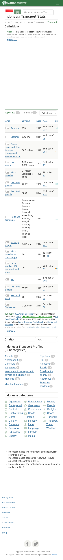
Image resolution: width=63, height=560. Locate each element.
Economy (14, 428)
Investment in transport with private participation (19, 373)
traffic (18, 316)
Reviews (6, 512)
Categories (7, 497)
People (51, 405)
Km (12, 279)
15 (44, 175)
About (5, 517)
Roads (43, 367)
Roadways (45, 378)
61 (44, 269)
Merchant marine (14, 384)
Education (14, 432)
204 (45, 151)
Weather (51, 428)
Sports (50, 413)
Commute (10, 363)
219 (45, 280)
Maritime (9, 378)
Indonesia (40, 22)
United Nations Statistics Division (37, 316)
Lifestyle (32, 432)
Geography (34, 405)
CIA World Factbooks (24, 313)
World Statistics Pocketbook (30, 322)
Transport (52, 420)
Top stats (12, 112)
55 (44, 298)
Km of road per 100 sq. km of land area (12, 268)
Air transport (11, 360)
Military (51, 401)
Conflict (13, 409)
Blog (4, 532)
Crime (12, 417)
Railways (45, 363)
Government (34, 409)
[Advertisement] (31, 75)
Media (31, 436)
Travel (49, 424)
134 (45, 194)
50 (44, 307)
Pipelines (45, 356)
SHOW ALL (12, 39)
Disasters (14, 424)
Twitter (35, 543)
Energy (13, 436)
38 (44, 138)
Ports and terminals (12, 218)
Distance (15, 136)
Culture (13, 420)
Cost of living (16, 413)
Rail (42, 360)
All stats (29, 112)
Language (33, 428)
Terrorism (52, 417)
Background (15, 405)
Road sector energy (46, 373)
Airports (15, 128)
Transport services (45, 384)
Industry (32, 420)
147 (45, 245)
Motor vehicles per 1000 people (11, 254)
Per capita (9, 163)
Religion (51, 409)
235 (45, 129)
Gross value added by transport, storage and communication (12, 150)
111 (45, 165)
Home (7, 22)
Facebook (27, 543)
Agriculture (14, 401)
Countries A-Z (8, 502)
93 (44, 289)
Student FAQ (8, 522)
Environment (35, 401)
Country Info (18, 22)
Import (30, 417)
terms (54, 554)
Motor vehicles (11, 174)
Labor (31, 424)
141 (45, 185)
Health (31, 413)
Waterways (10, 307)
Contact (6, 527)
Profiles (29, 22)
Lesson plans (8, 507)
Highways (10, 367)
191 (47, 255)
